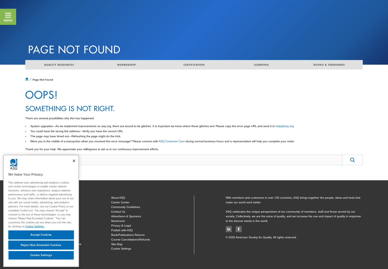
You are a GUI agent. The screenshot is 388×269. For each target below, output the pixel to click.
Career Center (120, 202)
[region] (41, 211)
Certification (194, 64)
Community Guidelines (125, 207)
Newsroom (118, 221)
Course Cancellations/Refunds (130, 239)
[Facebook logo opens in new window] (239, 229)
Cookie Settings (121, 248)
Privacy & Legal (121, 225)
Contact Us (118, 211)
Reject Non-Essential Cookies (41, 244)
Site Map (116, 244)
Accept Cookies (41, 234)
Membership (126, 64)
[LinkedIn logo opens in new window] (229, 229)
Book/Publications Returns (128, 234)
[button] (8, 17)
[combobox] (183, 160)
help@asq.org (285, 126)
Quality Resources (59, 64)
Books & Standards (329, 64)
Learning (261, 64)
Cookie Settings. (35, 226)
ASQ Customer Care (172, 141)
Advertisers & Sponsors (126, 216)
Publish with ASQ (122, 230)
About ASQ (118, 197)
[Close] (74, 160)
